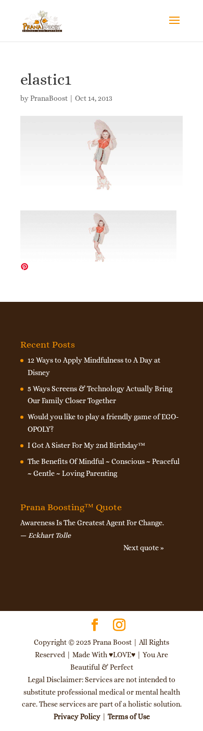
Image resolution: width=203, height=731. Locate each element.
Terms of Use (129, 716)
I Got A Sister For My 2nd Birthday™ (86, 445)
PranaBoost (49, 98)
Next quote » (143, 547)
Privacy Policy (77, 716)
